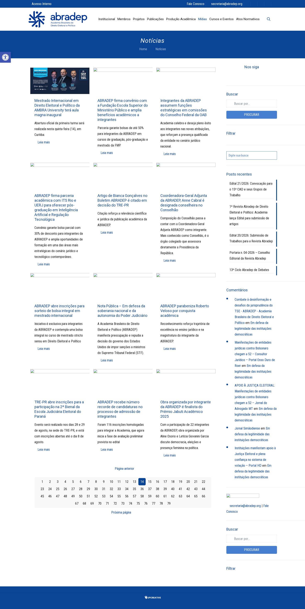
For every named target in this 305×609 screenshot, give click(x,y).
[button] (5, 57)
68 (84, 503)
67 (76, 503)
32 (111, 489)
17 (165, 482)
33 (119, 489)
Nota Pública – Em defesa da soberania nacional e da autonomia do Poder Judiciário (122, 311)
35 (134, 489)
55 (119, 496)
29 (88, 489)
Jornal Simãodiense (247, 428)
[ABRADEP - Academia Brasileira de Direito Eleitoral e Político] (57, 19)
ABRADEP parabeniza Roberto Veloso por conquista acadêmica (184, 311)
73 (122, 503)
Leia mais (44, 142)
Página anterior (124, 469)
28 (80, 489)
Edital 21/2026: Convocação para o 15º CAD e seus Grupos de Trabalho (250, 189)
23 (42, 489)
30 (96, 489)
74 (130, 503)
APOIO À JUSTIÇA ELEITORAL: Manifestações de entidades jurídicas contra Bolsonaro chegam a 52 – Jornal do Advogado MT (255, 397)
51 (88, 496)
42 (188, 489)
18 (172, 482)
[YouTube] (252, 76)
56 (126, 496)
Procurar (251, 115)
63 (180, 496)
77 (153, 503)
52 (96, 496)
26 (65, 489)
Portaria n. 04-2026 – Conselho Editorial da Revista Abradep (249, 255)
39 (165, 489)
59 (149, 496)
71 (107, 503)
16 (157, 482)
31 (103, 489)
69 (92, 503)
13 (134, 482)
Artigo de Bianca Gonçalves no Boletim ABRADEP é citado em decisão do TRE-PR (122, 200)
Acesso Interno (41, 4)
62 (172, 496)
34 (126, 489)
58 (142, 496)
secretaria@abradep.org (226, 4)
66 (203, 496)
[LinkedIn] (259, 76)
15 (149, 482)
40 (172, 489)
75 (138, 503)
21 (196, 482)
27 (73, 489)
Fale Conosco (195, 4)
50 (80, 496)
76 (146, 503)
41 (180, 489)
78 (161, 503)
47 (57, 496)
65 (196, 496)
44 (203, 489)
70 (99, 503)
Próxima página (121, 512)
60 (157, 496)
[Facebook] (237, 76)
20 (188, 482)
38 (157, 489)
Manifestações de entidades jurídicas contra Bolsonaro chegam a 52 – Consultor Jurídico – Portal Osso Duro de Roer (255, 354)
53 (103, 496)
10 (111, 482)
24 (50, 489)
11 (119, 482)
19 (180, 482)
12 (126, 482)
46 (50, 496)
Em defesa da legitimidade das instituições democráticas (253, 328)
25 (57, 489)
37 (149, 489)
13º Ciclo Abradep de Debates (249, 270)
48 (65, 496)
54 (111, 496)
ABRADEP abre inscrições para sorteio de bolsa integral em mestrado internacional (59, 311)
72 (115, 503)
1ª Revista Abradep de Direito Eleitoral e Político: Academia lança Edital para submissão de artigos (249, 215)
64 (188, 496)
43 (196, 489)
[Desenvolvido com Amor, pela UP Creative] (152, 598)
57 (134, 496)
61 (165, 496)
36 (142, 489)
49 (73, 496)
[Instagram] (266, 76)
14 (142, 482)
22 (203, 482)
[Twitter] (245, 76)
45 (42, 496)
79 (169, 503)
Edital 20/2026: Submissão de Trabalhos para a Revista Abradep (251, 238)
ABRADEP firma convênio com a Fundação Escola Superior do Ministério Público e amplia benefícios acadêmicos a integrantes (123, 110)
